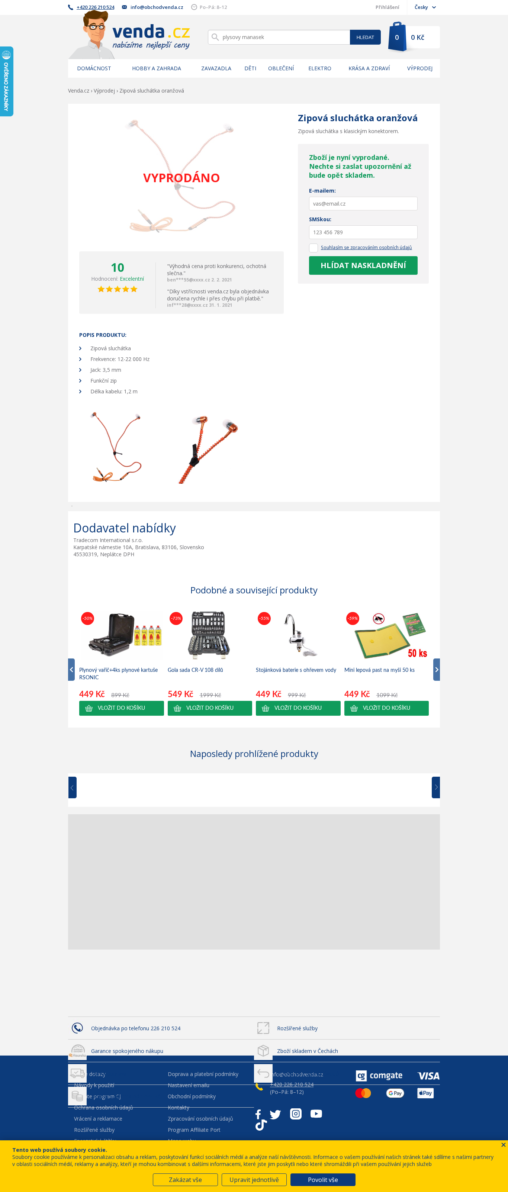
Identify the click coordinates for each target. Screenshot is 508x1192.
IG (296, 1113)
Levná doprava (109, 1073)
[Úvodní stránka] (129, 34)
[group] (121, 663)
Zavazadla (216, 68)
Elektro (319, 68)
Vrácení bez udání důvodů (308, 1073)
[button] (121, 708)
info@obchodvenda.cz (157, 7)
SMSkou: (320, 219)
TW (275, 1113)
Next (433, 788)
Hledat (365, 37)
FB (258, 1113)
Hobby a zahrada (156, 68)
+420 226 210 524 (95, 7)
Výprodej (420, 68)
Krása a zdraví (369, 68)
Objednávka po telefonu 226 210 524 (135, 1028)
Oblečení (281, 68)
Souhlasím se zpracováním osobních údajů (366, 247)
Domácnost (94, 68)
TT (261, 1125)
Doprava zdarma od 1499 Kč (125, 1096)
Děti (250, 68)
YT (316, 1113)
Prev (77, 788)
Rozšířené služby (297, 1028)
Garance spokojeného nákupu (127, 1050)
